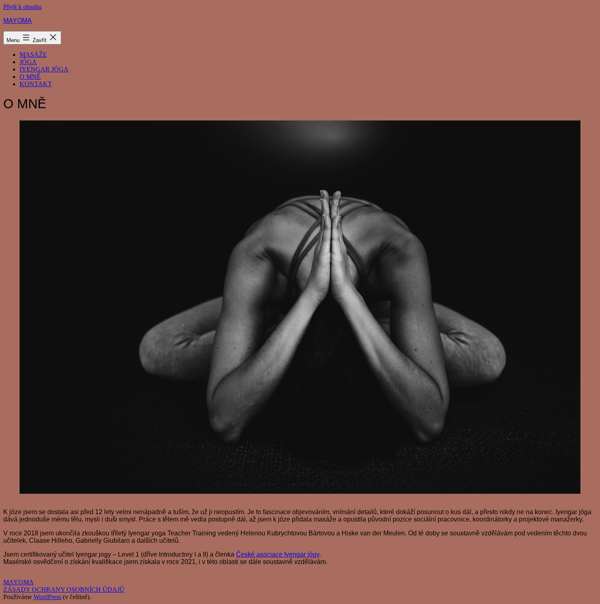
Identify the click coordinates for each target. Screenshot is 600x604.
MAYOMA (17, 20)
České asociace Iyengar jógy (277, 554)
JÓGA (28, 61)
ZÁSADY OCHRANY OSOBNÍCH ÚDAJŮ (63, 589)
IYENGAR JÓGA (44, 69)
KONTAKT (36, 83)
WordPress (47, 596)
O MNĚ (30, 76)
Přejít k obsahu (22, 6)
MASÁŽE (33, 54)
